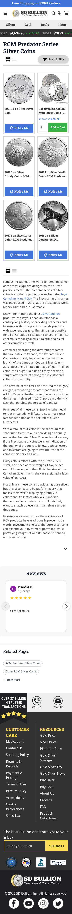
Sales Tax (13, 815)
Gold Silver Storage (48, 758)
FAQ (43, 806)
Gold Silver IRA (51, 767)
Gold (28, 24)
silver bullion (51, 314)
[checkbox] (8, 59)
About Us (47, 793)
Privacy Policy (16, 791)
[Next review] (66, 606)
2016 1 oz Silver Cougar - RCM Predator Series (48, 238)
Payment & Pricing (14, 775)
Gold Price (48, 735)
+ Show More (12, 680)
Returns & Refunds (13, 764)
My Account (15, 741)
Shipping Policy (17, 754)
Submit (57, 846)
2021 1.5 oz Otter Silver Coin (19, 111)
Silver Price (48, 742)
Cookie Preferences (15, 807)
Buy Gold (47, 787)
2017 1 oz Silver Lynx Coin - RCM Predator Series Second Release (19, 238)
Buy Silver (47, 780)
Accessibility (15, 797)
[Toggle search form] (53, 13)
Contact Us (14, 748)
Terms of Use (16, 784)
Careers (46, 800)
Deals (45, 24)
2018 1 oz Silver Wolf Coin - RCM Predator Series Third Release (52, 174)
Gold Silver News (52, 773)
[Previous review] (6, 606)
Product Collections (48, 816)
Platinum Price (51, 748)
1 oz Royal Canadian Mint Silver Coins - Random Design (52, 111)
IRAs (62, 24)
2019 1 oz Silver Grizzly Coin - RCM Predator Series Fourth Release (17, 174)
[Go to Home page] (30, 13)
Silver (10, 24)
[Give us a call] (60, 13)
